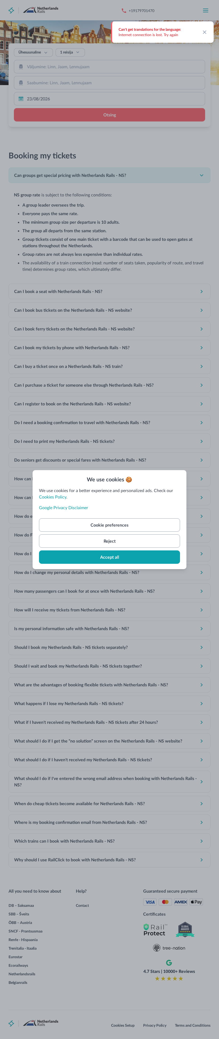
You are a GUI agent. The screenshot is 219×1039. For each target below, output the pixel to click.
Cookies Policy (52, 496)
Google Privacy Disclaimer (63, 507)
